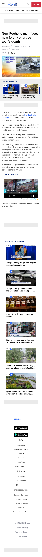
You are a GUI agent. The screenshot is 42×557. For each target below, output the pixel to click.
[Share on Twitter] (12, 53)
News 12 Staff (7, 46)
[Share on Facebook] (9, 53)
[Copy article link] (15, 53)
